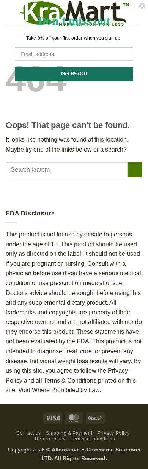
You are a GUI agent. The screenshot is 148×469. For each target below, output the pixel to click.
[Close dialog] (142, 6)
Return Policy (50, 439)
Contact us (29, 433)
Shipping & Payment (69, 433)
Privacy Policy (114, 433)
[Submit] (135, 169)
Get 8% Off (74, 74)
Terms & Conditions (93, 439)
